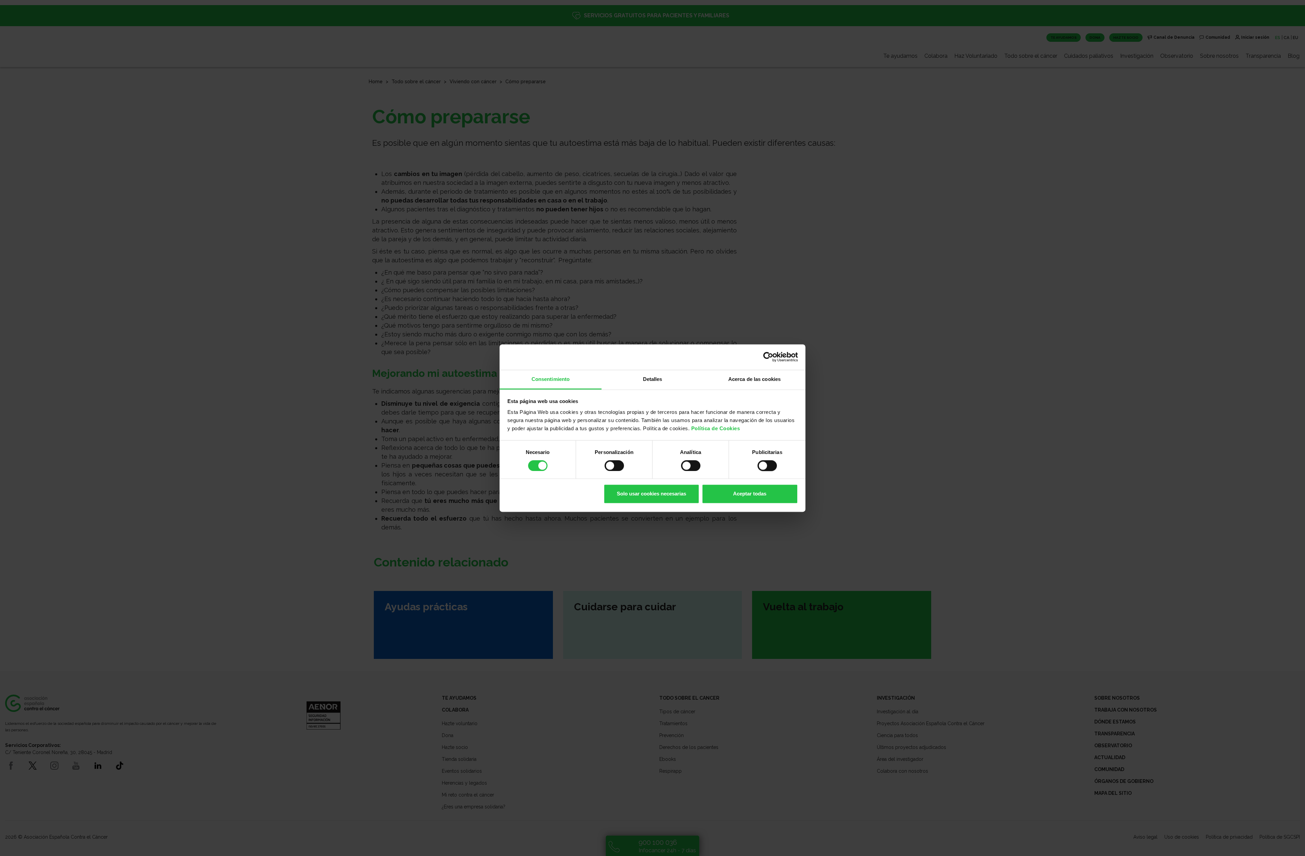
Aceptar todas (749, 494)
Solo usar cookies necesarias (651, 494)
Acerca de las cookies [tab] (754, 379)
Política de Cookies (715, 428)
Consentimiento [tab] (551, 379)
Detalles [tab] (652, 379)
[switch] (614, 465)
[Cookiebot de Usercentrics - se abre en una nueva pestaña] (768, 357)
